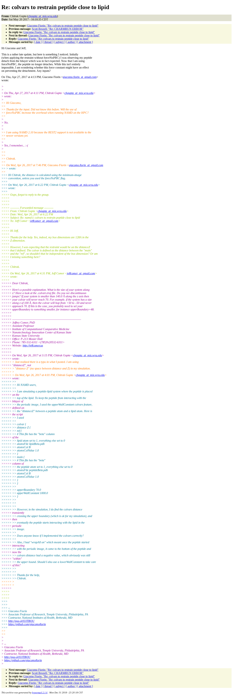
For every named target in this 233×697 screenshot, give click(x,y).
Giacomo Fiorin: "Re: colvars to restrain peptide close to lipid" (62, 25)
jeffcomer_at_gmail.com (44, 220)
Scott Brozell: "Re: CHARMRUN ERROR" (58, 28)
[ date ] (38, 42)
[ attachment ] (85, 42)
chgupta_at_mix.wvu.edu (78, 93)
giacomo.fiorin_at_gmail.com (79, 77)
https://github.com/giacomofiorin (27, 624)
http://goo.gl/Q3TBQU (21, 620)
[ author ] (71, 42)
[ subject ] (59, 42)
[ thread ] (48, 42)
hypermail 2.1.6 (40, 692)
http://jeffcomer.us (33, 345)
